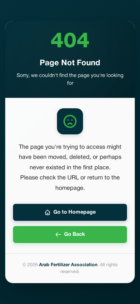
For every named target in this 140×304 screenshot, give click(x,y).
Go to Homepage (74, 212)
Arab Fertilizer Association (68, 265)
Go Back (74, 234)
